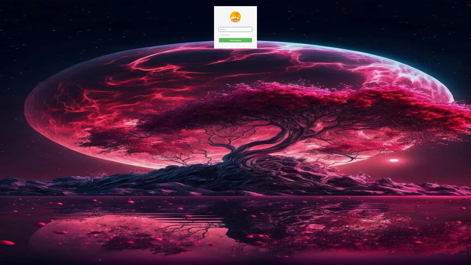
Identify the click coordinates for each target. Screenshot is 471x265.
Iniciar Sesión (235, 40)
